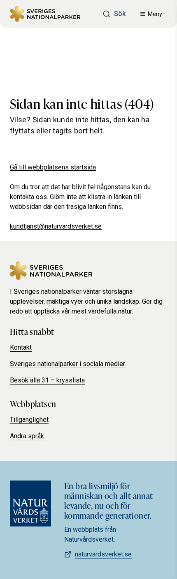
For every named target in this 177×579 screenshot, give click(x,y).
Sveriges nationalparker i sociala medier (67, 364)
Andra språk (27, 436)
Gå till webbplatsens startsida (53, 167)
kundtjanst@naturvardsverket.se (56, 226)
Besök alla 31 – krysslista (47, 380)
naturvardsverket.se (103, 554)
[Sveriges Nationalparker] (45, 14)
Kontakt (21, 347)
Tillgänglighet (29, 419)
